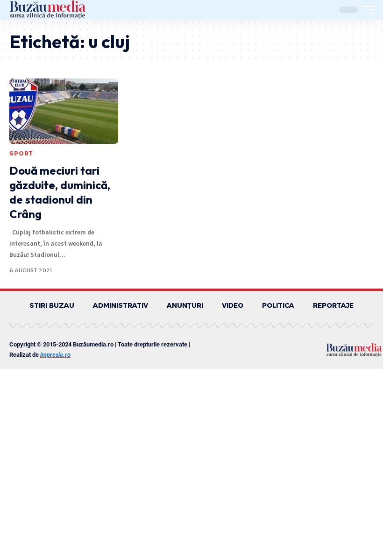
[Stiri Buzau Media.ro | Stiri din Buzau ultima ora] (47, 10)
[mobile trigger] (366, 10)
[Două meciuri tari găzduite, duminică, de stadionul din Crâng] (63, 111)
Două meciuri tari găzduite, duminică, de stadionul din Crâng (59, 192)
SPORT (21, 153)
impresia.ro (55, 354)
